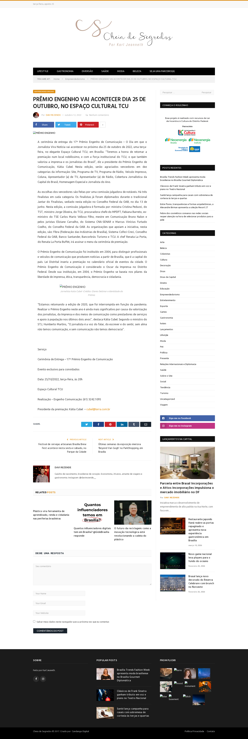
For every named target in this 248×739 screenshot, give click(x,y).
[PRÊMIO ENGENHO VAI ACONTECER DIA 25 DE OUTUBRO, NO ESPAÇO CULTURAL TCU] (92, 133)
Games (163, 312)
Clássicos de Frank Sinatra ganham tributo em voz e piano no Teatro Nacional (131, 695)
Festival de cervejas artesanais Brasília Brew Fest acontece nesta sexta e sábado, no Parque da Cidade (62, 448)
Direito (163, 283)
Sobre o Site (166, 376)
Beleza (137, 71)
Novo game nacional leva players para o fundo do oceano (200, 558)
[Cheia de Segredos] (124, 36)
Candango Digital (80, 731)
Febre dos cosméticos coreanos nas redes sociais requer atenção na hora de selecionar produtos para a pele (186, 216)
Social (163, 381)
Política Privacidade (194, 731)
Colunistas (165, 254)
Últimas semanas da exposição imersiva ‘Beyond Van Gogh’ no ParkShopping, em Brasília (120, 448)
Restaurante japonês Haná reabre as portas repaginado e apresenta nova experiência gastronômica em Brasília (201, 530)
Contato (211, 731)
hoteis (163, 323)
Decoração (165, 265)
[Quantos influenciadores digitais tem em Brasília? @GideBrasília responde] (92, 512)
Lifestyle (42, 71)
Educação (165, 288)
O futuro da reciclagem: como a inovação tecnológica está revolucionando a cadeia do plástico (132, 534)
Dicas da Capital (168, 277)
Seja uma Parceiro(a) (162, 71)
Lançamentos (166, 329)
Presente (164, 358)
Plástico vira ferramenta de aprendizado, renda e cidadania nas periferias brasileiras (51, 515)
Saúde (105, 71)
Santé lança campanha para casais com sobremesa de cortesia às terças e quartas (133, 712)
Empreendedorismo (44, 91)
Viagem (164, 404)
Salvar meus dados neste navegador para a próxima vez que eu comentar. (73, 622)
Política (163, 352)
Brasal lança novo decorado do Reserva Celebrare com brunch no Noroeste (201, 582)
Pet (161, 346)
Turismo (164, 393)
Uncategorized (167, 399)
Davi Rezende (53, 115)
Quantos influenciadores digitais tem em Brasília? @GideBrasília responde (92, 532)
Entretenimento (167, 300)
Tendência (165, 387)
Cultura (163, 259)
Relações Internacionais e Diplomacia (178, 364)
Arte (162, 242)
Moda (120, 71)
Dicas (162, 271)
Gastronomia (65, 71)
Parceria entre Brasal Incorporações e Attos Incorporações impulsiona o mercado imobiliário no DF (187, 488)
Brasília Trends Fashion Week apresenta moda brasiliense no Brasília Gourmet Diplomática (133, 675)
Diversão (87, 71)
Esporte (164, 306)
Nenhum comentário (99, 115)
